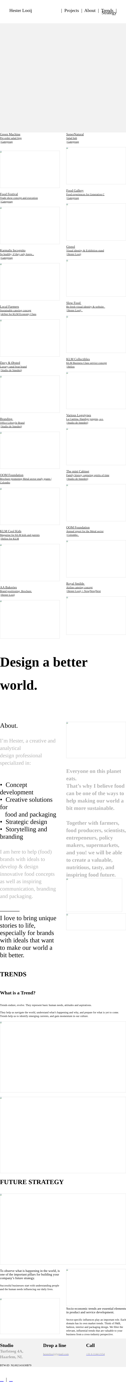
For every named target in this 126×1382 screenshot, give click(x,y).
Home (53, 10)
